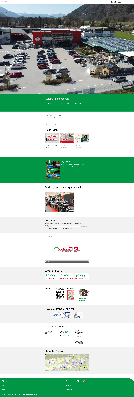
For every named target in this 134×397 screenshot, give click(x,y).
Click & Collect (82, 298)
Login (66, 390)
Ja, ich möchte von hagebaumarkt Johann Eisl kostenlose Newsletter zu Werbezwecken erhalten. (59, 228)
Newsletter (3, 389)
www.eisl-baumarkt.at (65, 335)
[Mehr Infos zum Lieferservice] (70, 295)
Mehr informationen (63, 105)
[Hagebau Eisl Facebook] (66, 381)
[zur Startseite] (4, 2)
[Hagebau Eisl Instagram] (72, 381)
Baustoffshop (82, 300)
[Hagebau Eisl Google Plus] (78, 381)
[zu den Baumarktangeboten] (84, 292)
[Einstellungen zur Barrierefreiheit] (132, 395)
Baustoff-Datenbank (69, 389)
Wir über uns (4, 390)
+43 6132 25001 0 (65, 331)
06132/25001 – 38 (52, 291)
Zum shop (47, 105)
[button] (67, 362)
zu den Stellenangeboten (79, 105)
